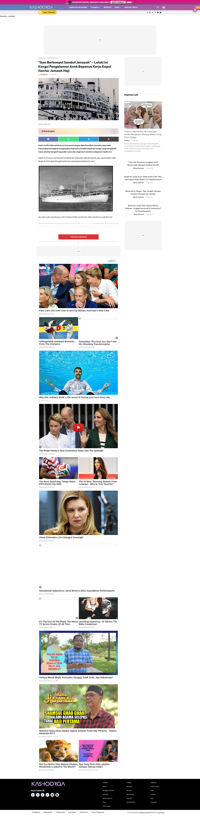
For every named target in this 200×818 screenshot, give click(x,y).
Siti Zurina (44, 74)
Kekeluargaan (53, 58)
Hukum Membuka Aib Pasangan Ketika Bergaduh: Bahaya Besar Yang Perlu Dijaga (142, 134)
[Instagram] (150, 12)
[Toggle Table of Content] (112, 131)
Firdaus (127, 140)
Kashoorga (42, 58)
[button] (158, 7)
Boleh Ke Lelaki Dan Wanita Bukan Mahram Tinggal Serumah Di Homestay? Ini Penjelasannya (143, 208)
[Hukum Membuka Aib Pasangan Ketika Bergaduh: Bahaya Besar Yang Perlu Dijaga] (143, 115)
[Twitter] (152, 12)
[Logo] (41, 7)
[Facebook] (147, 12)
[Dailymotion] (160, 12)
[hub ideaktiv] (164, 6)
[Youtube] (157, 12)
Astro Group (161, 812)
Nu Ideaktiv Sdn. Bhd (144, 812)
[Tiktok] (155, 12)
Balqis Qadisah (138, 168)
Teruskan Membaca (78, 237)
